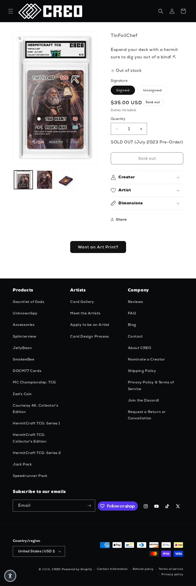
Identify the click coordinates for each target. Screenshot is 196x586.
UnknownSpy (25, 313)
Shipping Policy (142, 370)
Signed (125, 90)
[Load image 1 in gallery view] (23, 179)
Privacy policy (172, 574)
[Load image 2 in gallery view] (44, 179)
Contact (135, 336)
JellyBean (22, 347)
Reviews (135, 301)
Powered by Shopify (77, 569)
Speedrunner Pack (30, 475)
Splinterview (24, 336)
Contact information (112, 569)
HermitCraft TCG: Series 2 (37, 452)
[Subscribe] (89, 506)
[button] (10, 11)
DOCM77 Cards (27, 370)
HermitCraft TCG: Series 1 (36, 423)
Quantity (118, 119)
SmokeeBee (23, 359)
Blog (132, 324)
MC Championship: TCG (34, 382)
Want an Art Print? (98, 247)
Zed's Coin (22, 394)
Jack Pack (22, 464)
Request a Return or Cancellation (147, 414)
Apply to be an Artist (89, 324)
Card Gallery (82, 301)
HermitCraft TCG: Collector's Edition (29, 437)
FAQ (132, 313)
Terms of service (171, 569)
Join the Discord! (143, 400)
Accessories (24, 324)
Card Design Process (89, 336)
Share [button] (121, 219)
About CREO (139, 347)
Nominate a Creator (146, 359)
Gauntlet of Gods (28, 301)
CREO (56, 569)
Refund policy (143, 569)
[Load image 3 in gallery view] (65, 179)
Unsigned (155, 90)
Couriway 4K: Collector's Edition (35, 408)
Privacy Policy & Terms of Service (151, 385)
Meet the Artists (85, 313)
